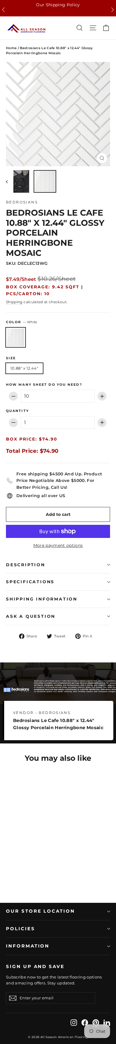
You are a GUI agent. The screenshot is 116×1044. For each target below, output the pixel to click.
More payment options (58, 545)
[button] (3, 9)
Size (11, 358)
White (15, 337)
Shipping (14, 302)
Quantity (17, 411)
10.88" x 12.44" (24, 368)
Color (21, 322)
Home (11, 48)
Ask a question (30, 616)
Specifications (30, 581)
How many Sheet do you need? (44, 385)
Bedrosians (22, 202)
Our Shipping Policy (58, 4)
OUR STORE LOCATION (40, 911)
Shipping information (41, 599)
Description (25, 564)
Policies (20, 928)
